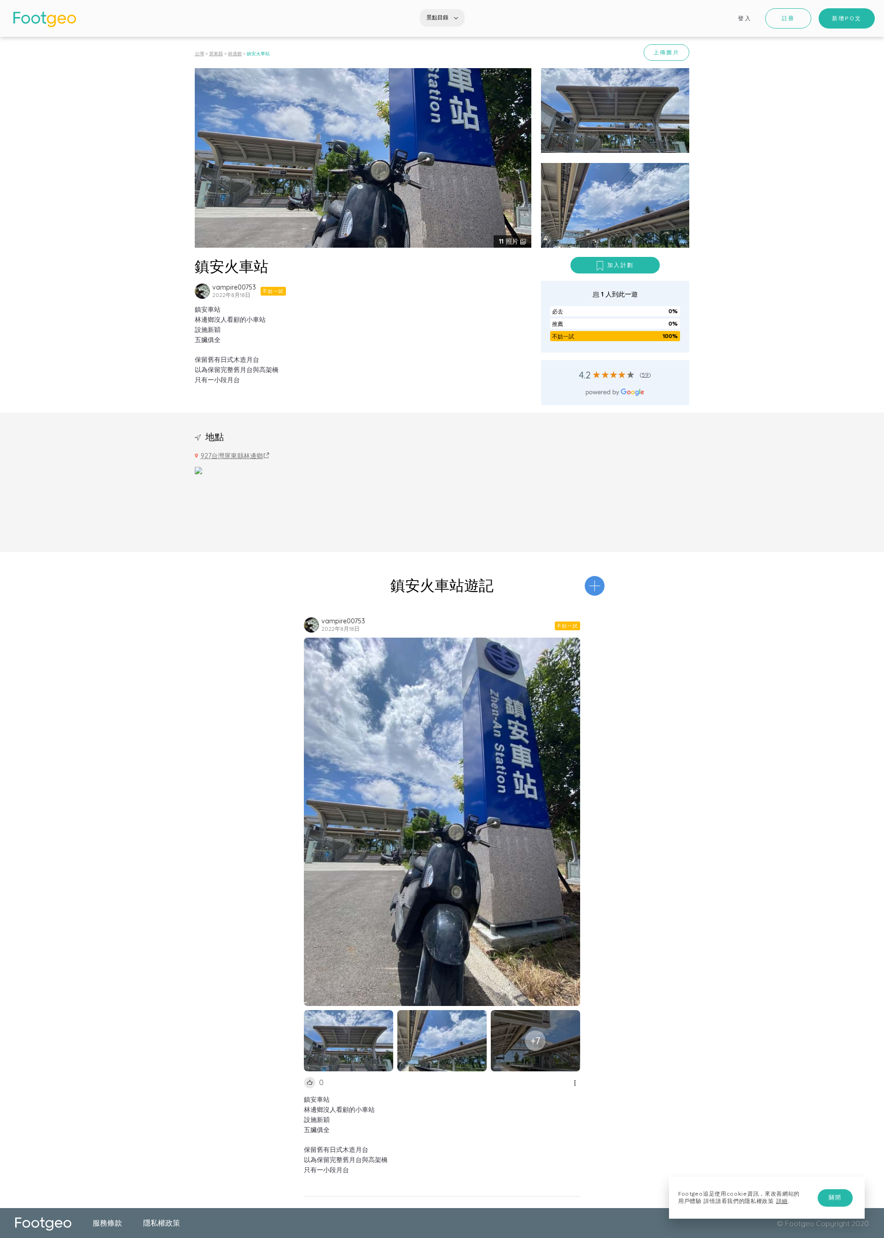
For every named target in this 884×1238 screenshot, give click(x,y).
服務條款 (107, 1222)
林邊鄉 (235, 54)
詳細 (782, 1201)
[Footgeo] (44, 19)
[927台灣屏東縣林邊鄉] (198, 469)
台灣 (199, 54)
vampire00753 (234, 287)
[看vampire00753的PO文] (202, 291)
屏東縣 (216, 54)
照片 (509, 241)
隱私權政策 (161, 1222)
